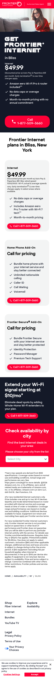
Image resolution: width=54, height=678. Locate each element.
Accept (34, 674)
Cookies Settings (11, 674)
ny (31, 576)
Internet (9, 612)
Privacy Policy (13, 635)
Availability (33, 606)
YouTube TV (12, 623)
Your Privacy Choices (16, 648)
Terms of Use (13, 641)
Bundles (10, 617)
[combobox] (24, 459)
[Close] (50, 664)
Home (8, 576)
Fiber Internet (13, 606)
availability (20, 576)
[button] (45, 459)
